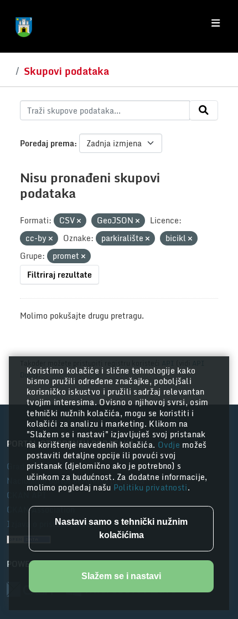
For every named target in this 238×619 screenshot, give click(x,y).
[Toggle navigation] (215, 23)
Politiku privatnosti (150, 487)
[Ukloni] (79, 221)
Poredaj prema (47, 143)
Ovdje (170, 444)
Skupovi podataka (66, 71)
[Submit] (203, 110)
